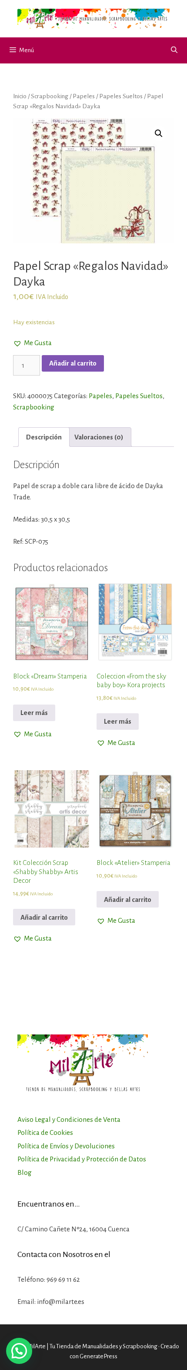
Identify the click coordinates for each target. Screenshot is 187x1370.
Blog (24, 1172)
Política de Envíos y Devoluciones (66, 1146)
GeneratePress (98, 1356)
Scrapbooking (49, 96)
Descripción (44, 437)
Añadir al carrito (73, 363)
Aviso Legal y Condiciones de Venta (68, 1119)
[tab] (44, 437)
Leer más (34, 712)
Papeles (84, 96)
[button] (32, 343)
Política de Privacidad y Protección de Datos (81, 1159)
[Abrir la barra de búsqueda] (174, 50)
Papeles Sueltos (121, 96)
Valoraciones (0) (99, 437)
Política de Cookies (45, 1132)
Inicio (20, 96)
